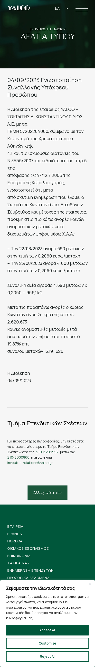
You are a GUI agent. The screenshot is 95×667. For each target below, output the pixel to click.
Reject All (47, 656)
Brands (14, 533)
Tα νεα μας (18, 563)
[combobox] (61, 8)
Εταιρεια (15, 526)
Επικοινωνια (19, 555)
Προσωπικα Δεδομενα (28, 577)
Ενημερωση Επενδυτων (30, 570)
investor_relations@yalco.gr (30, 462)
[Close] (90, 584)
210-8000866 (18, 457)
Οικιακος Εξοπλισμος (28, 548)
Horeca (14, 541)
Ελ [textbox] (57, 8)
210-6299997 (47, 452)
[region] (47, 623)
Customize (47, 643)
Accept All (47, 630)
